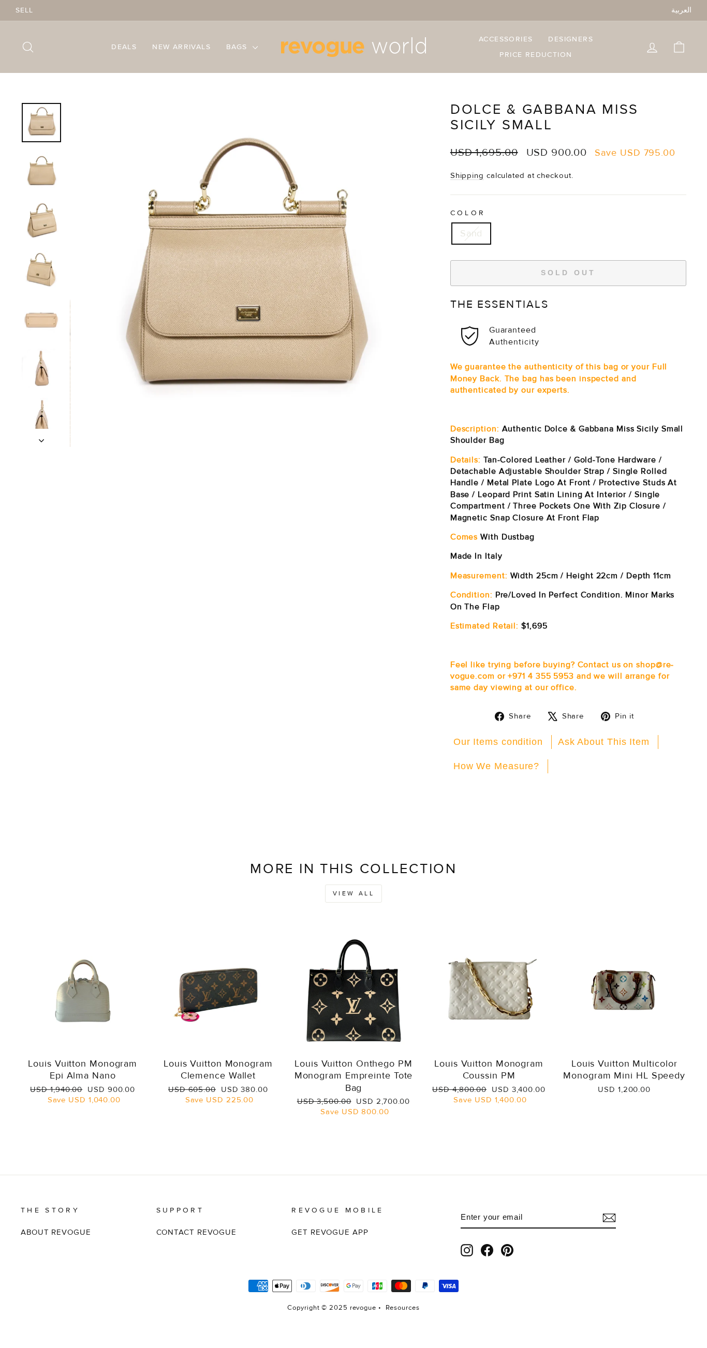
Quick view (83, 1040)
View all (354, 893)
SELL (24, 10)
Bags (238, 46)
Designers (570, 39)
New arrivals (181, 46)
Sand (471, 233)
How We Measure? (496, 766)
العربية (681, 10)
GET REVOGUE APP (330, 1232)
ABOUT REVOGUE (56, 1232)
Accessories (506, 39)
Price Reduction (535, 54)
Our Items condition (498, 742)
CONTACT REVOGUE (196, 1232)
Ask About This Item (604, 742)
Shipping (467, 176)
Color (468, 212)
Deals (124, 46)
